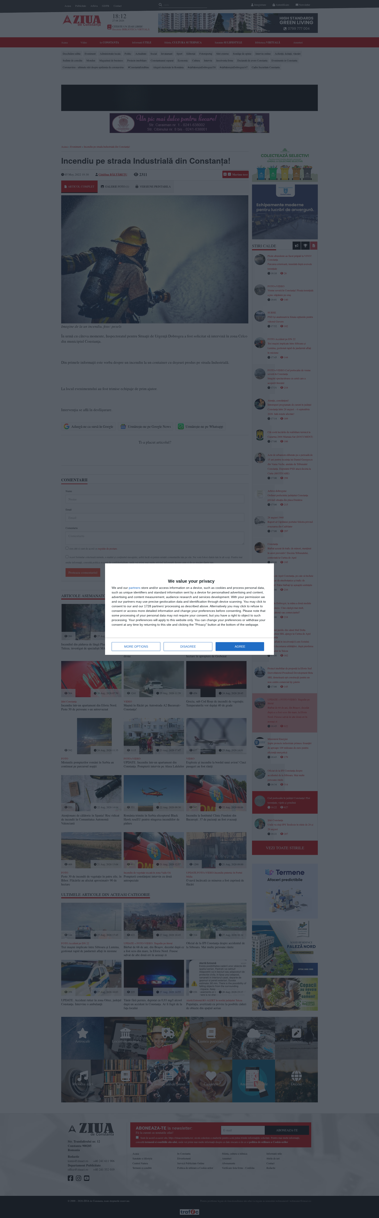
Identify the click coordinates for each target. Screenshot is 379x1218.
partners (134, 587)
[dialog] (189, 609)
